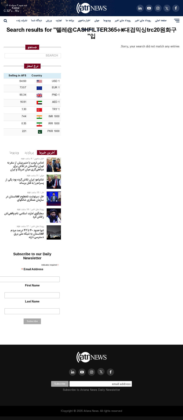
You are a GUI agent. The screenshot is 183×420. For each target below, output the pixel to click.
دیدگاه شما (36, 20)
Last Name (32, 301)
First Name (32, 285)
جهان (96, 20)
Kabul (15, 8)
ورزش (49, 20)
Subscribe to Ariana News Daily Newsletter (91, 390)
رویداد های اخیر (143, 20)
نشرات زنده (21, 20)
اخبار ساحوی (84, 20)
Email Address (32, 269)
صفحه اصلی (161, 20)
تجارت (59, 20)
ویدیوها (107, 20)
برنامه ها (70, 20)
